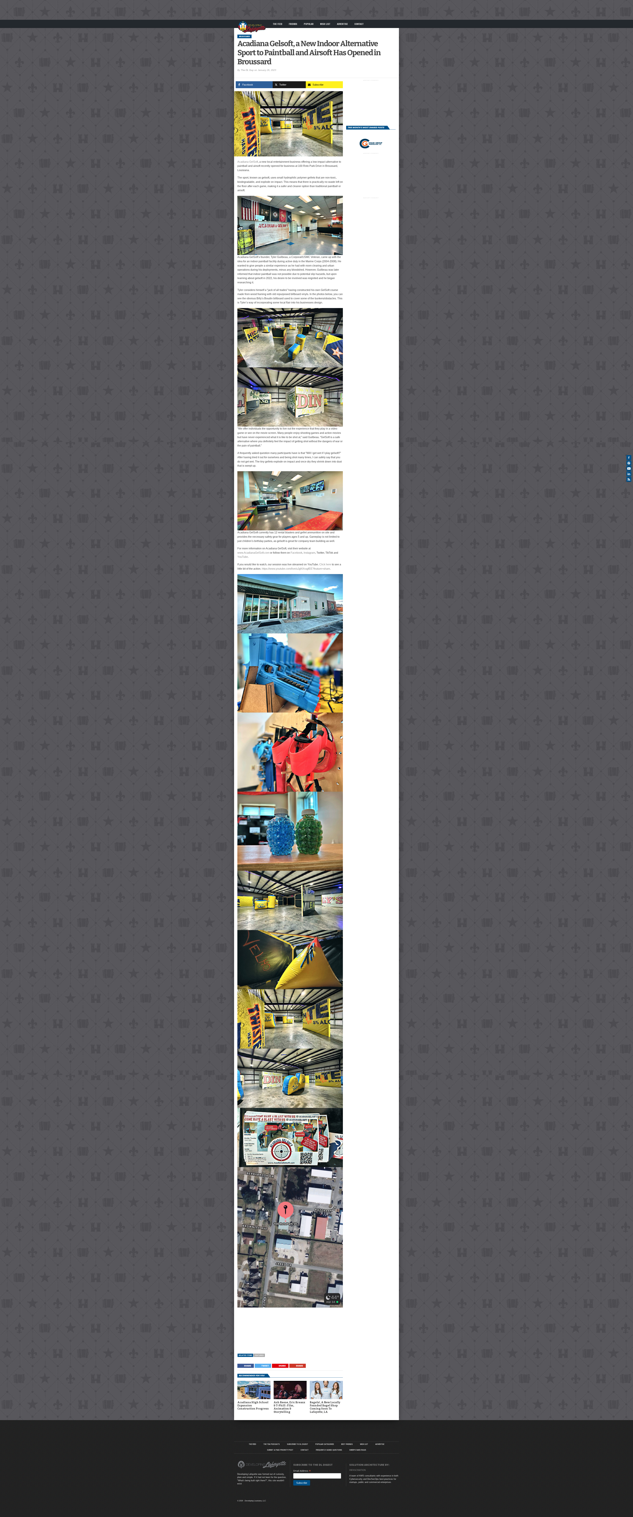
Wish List (325, 24)
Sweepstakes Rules (357, 1450)
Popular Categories (324, 1444)
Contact (359, 24)
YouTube (242, 556)
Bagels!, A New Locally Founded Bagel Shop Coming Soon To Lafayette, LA (325, 1407)
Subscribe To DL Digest (297, 1444)
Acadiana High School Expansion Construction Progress (253, 1405)
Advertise (342, 24)
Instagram (309, 552)
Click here (325, 564)
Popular (309, 24)
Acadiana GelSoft (247, 161)
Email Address (302, 1471)
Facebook (296, 552)
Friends (293, 24)
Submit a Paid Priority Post (280, 1450)
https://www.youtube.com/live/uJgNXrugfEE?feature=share (296, 568)
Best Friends (347, 1444)
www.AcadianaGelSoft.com (253, 552)
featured (259, 1355)
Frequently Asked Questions (329, 1450)
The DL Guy (247, 70)
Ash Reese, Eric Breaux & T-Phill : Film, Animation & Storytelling (289, 1407)
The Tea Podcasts (271, 1444)
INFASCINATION (357, 1470)
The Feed (277, 24)
